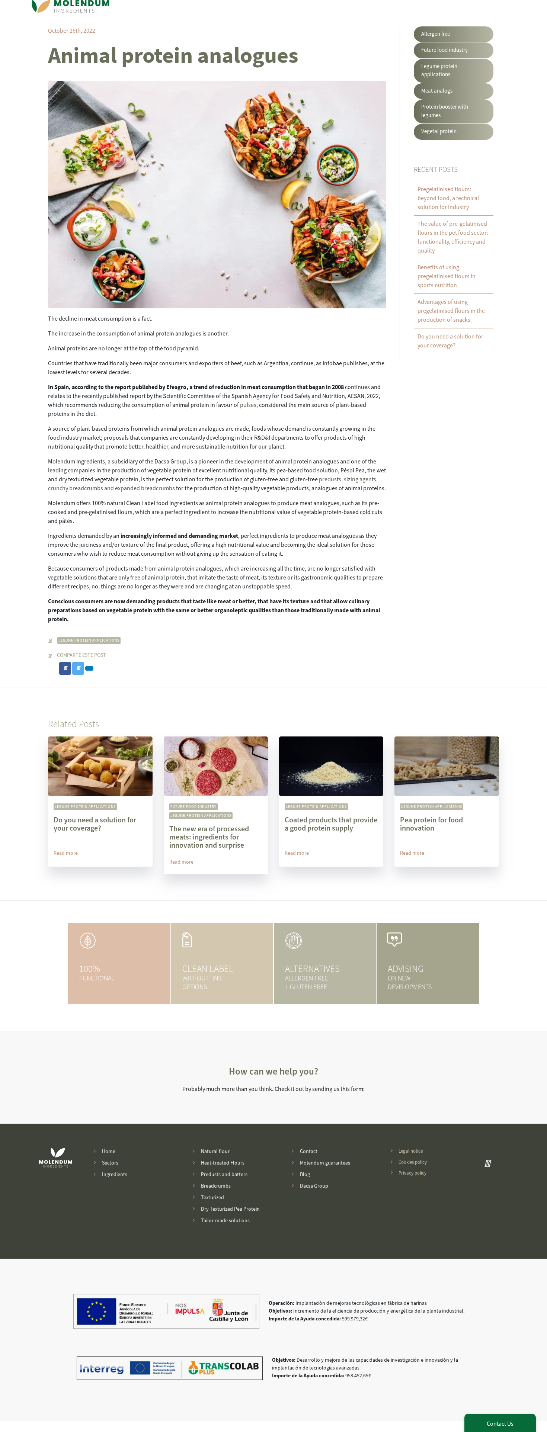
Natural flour (215, 1151)
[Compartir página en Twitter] (78, 668)
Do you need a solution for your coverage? (95, 824)
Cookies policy (413, 1162)
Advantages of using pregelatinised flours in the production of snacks (451, 311)
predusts (330, 479)
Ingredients (114, 1174)
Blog (305, 1174)
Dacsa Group (314, 1186)
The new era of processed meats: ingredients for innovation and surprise (209, 837)
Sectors (110, 1163)
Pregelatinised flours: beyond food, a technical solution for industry (448, 198)
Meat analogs (436, 91)
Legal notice (411, 1151)
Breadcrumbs (216, 1186)
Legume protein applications (88, 640)
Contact (308, 1151)
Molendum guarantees (325, 1163)
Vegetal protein (439, 131)
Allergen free (435, 34)
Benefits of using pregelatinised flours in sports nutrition (447, 276)
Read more (66, 853)
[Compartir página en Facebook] (65, 668)
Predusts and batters (224, 1174)
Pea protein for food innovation (431, 824)
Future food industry (444, 50)
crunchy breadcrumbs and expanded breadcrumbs (111, 488)
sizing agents (359, 479)
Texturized (212, 1197)
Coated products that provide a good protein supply (331, 824)
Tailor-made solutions (225, 1220)
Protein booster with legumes (444, 111)
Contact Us (500, 1424)
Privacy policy (412, 1173)
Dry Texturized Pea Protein (230, 1209)
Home (108, 1151)
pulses (248, 405)
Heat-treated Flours (222, 1163)
